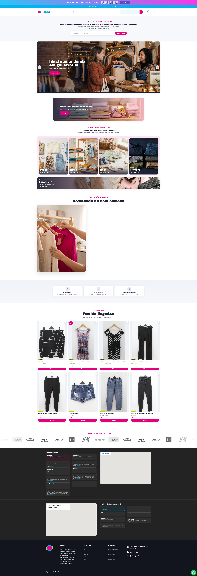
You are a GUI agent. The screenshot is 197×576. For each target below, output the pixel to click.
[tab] (95, 91)
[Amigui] (39, 12)
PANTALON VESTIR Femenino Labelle (142, 362)
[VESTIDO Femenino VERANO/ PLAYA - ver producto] (83, 340)
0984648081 (51, 458)
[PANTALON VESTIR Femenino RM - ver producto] (52, 392)
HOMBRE (86, 554)
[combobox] (131, 12)
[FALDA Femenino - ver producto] (52, 340)
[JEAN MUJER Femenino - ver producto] (114, 392)
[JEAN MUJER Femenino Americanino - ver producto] (145, 392)
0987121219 (51, 473)
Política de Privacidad (113, 549)
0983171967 (78, 478)
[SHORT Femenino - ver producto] (83, 392)
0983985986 (51, 480)
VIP (84, 549)
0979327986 (78, 458)
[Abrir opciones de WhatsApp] (193, 572)
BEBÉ (85, 559)
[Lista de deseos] (155, 12)
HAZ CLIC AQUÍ (125, 2)
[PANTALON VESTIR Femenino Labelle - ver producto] (145, 340)
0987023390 (51, 466)
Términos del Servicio (113, 557)
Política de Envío (112, 554)
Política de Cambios (113, 552)
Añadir (52, 369)
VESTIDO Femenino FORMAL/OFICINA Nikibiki (113, 362)
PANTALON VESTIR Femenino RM (47, 413)
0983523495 (78, 465)
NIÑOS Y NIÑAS (87, 557)
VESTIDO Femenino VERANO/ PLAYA (79, 362)
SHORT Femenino (74, 413)
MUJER (85, 552)
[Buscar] (141, 12)
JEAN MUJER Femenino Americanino (142, 413)
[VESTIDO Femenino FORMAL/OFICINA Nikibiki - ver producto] (114, 340)
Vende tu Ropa (111, 559)
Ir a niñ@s (64, 113)
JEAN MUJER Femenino (107, 413)
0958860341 (51, 494)
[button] (159, 12)
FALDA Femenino (43, 362)
